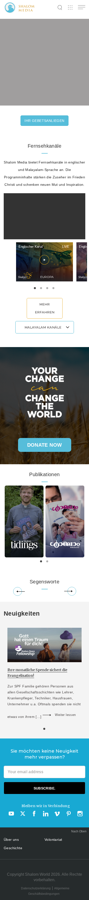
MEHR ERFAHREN (44, 308)
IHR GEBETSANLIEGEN (44, 121)
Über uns (11, 840)
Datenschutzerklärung (36, 888)
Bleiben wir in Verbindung (46, 806)
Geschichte (13, 848)
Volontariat (53, 840)
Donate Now (44, 445)
